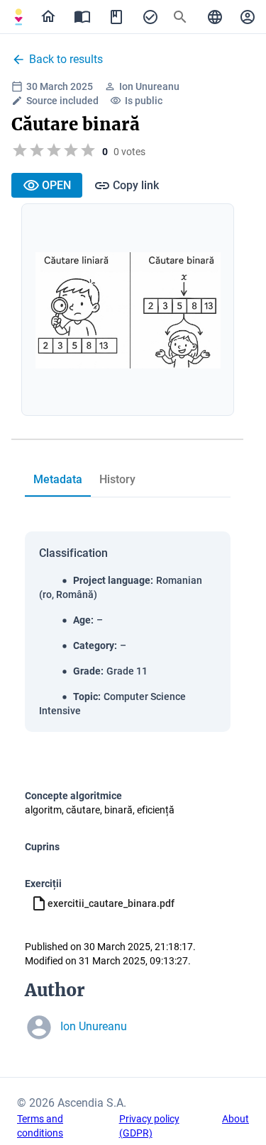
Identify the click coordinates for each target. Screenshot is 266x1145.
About (235, 1118)
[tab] (18, 17)
